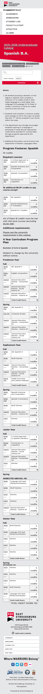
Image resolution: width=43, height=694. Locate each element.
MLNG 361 (6, 180)
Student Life (13, 21)
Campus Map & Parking (23, 633)
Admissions (12, 18)
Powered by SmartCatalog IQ (21, 691)
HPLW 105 (6, 379)
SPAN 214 (6, 308)
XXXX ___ (6, 419)
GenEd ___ (6, 281)
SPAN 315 (6, 167)
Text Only (13, 677)
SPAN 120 (6, 204)
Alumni (10, 33)
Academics (12, 14)
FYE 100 (7, 314)
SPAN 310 (6, 161)
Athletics (11, 29)
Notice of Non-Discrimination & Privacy (21, 679)
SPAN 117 (6, 267)
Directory (8, 649)
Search (18, 78)
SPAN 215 (6, 353)
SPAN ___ (6, 359)
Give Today (8, 653)
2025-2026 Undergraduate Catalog (13, 63)
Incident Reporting (25, 677)
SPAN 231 (6, 211)
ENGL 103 (6, 274)
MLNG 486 (8, 224)
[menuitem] (22, 10)
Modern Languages (18, 66)
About (9, 10)
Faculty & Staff (15, 25)
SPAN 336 (6, 174)
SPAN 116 (6, 198)
